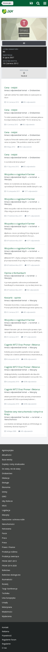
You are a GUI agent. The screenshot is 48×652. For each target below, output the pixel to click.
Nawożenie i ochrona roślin (13, 519)
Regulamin (6, 644)
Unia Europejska (8, 598)
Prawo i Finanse (8, 547)
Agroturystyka (7, 450)
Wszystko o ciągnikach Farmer (19, 174)
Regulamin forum (9, 640)
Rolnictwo (6, 570)
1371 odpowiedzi (30, 191)
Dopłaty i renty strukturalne (13, 464)
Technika (5, 593)
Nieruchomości (10, 419)
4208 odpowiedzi (29, 359)
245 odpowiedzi (26, 431)
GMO (4, 496)
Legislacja (6, 510)
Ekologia (5, 483)
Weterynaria (7, 607)
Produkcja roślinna (9, 552)
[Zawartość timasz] (24, 43)
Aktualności (6, 455)
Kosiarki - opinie (12, 297)
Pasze (4, 533)
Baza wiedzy (7, 459)
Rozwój (5, 584)
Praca (4, 538)
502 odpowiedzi (32, 290)
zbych (24, 177)
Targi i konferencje (9, 589)
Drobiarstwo (35, 90)
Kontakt (5, 627)
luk (23, 276)
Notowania (6, 529)
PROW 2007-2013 (9, 561)
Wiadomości (7, 612)
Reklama (5, 631)
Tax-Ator (25, 417)
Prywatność (7, 636)
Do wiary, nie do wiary (11, 469)
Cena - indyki (10, 87)
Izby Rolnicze (7, 501)
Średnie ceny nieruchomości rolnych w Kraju (23, 413)
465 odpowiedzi (29, 312)
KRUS (4, 506)
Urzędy (5, 602)
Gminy (4, 492)
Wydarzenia (7, 616)
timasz (7, 90)
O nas (4, 648)
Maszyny (8, 179)
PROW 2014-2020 (9, 566)
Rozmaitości (7, 579)
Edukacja (5, 478)
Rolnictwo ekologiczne (11, 575)
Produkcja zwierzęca (10, 556)
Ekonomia (6, 487)
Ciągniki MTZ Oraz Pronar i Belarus (22, 344)
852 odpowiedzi (29, 102)
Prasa (4, 542)
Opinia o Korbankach (15, 272)
